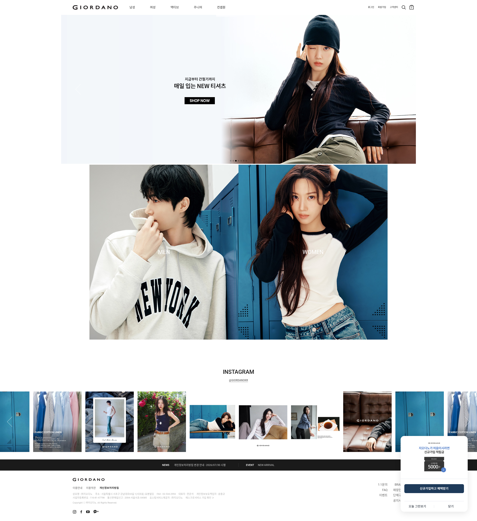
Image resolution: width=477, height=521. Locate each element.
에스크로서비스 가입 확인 (198, 497)
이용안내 (77, 487)
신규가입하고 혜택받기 (434, 488)
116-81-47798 (97, 497)
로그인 (371, 7)
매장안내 (398, 490)
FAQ (385, 490)
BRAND (399, 484)
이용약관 (91, 487)
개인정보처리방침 (109, 487)
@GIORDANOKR (238, 380)
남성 (132, 7)
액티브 (174, 7)
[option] (238, 421)
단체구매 (398, 495)
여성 (153, 7)
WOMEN (313, 252)
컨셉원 (221, 7)
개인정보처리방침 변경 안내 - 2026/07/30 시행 (200, 465)
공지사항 (398, 500)
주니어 (198, 7)
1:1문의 (383, 484)
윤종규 (221, 494)
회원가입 (382, 7)
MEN (164, 252)
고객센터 (394, 7)
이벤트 (383, 495)
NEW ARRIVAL (266, 465)
